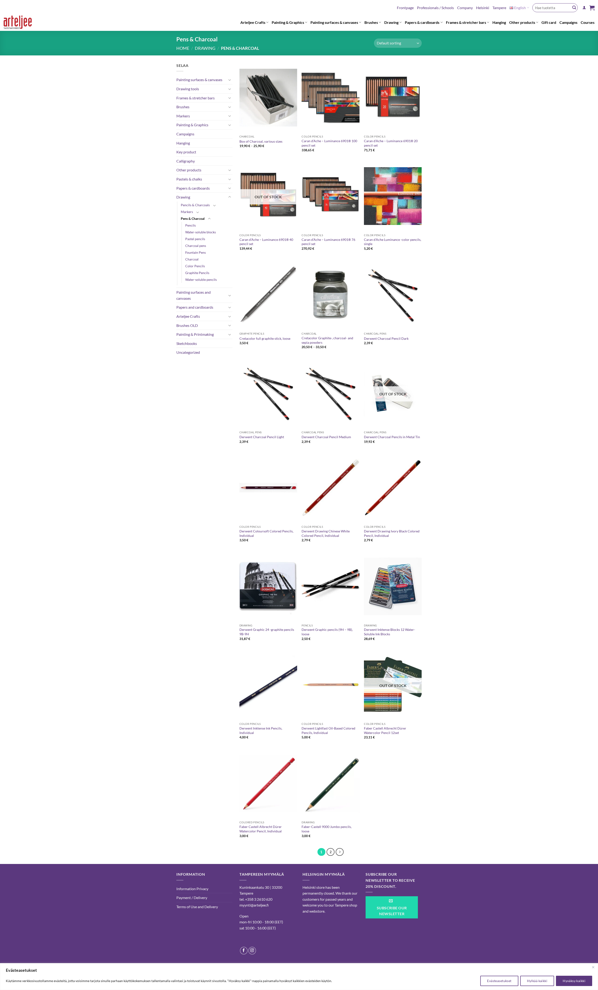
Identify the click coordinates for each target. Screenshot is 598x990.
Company (465, 7)
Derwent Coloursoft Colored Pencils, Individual (266, 533)
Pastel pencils (195, 239)
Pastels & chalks (189, 179)
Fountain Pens (195, 252)
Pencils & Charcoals (195, 205)
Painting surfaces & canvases (334, 22)
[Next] (340, 852)
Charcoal (192, 259)
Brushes (371, 22)
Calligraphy (185, 161)
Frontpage (405, 7)
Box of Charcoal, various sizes (260, 141)
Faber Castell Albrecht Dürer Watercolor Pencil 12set (385, 730)
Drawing (391, 22)
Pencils (190, 225)
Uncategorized (188, 352)
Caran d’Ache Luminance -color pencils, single (392, 242)
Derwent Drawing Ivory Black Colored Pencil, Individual (392, 533)
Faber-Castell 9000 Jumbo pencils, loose (327, 829)
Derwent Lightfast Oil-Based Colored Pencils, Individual (328, 730)
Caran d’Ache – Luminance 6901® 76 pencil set (328, 242)
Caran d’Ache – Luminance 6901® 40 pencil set (266, 242)
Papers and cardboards (194, 307)
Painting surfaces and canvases (193, 295)
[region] (299, 976)
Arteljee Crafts (252, 22)
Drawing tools (187, 89)
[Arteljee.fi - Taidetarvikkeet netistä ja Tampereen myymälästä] (22, 23)
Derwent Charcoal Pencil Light (261, 437)
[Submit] (574, 7)
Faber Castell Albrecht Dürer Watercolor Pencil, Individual (260, 829)
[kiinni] (593, 967)
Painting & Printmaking (195, 334)
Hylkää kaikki (537, 981)
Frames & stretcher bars (466, 22)
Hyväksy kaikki (574, 981)
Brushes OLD (187, 325)
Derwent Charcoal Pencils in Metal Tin (392, 437)
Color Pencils (195, 266)
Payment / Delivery (191, 897)
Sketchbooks (186, 343)
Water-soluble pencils (201, 280)
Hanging (499, 22)
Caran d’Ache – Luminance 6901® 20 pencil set (391, 143)
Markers (183, 116)
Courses (587, 22)
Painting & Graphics (288, 22)
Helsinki (482, 7)
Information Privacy (192, 888)
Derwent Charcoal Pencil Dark (386, 338)
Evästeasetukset (499, 981)
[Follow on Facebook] (244, 950)
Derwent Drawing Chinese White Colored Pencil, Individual (326, 533)
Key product (186, 152)
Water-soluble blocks (200, 232)
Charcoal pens (195, 246)
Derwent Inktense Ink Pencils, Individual (260, 730)
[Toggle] (229, 80)
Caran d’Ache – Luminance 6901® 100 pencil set (329, 143)
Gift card (548, 22)
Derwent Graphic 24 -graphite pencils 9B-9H (266, 632)
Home (182, 48)
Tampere (499, 7)
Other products (522, 22)
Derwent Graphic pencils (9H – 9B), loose (327, 632)
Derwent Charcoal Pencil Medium (326, 437)
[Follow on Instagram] (252, 950)
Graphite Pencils (197, 273)
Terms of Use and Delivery (197, 906)
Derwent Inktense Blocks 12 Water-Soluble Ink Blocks (389, 632)
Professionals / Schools (435, 7)
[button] (584, 7)
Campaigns (568, 22)
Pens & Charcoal (193, 218)
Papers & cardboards (422, 22)
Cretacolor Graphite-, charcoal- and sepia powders (327, 340)
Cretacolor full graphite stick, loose (264, 338)
